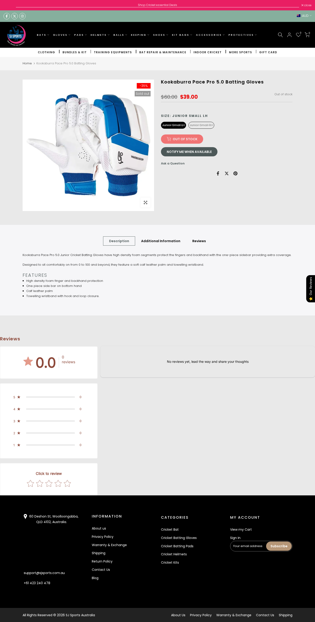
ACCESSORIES (209, 35)
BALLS (118, 35)
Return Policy (102, 561)
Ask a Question (173, 163)
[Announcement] (157, 5)
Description (119, 241)
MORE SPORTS (240, 52)
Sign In (235, 538)
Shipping (98, 553)
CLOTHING (46, 52)
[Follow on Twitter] (14, 16)
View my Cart (241, 529)
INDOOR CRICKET (207, 52)
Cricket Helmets (174, 554)
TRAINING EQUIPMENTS (113, 52)
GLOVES (60, 35)
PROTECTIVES (241, 35)
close (10, 5)
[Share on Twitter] (227, 173)
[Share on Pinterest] (235, 173)
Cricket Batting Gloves (179, 538)
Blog (95, 578)
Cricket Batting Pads (177, 546)
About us (99, 528)
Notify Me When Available (189, 151)
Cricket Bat (170, 529)
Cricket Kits (170, 562)
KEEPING (138, 35)
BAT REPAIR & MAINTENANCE (162, 52)
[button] (48, 397)
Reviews (199, 241)
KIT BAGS (180, 35)
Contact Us (101, 569)
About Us (178, 615)
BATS (41, 35)
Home (27, 63)
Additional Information (160, 241)
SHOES (159, 35)
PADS (79, 35)
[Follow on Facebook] (6, 16)
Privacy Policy (102, 536)
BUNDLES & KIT (74, 52)
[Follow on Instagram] (22, 16)
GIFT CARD (268, 52)
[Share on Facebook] (218, 173)
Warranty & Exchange (109, 545)
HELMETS (99, 35)
